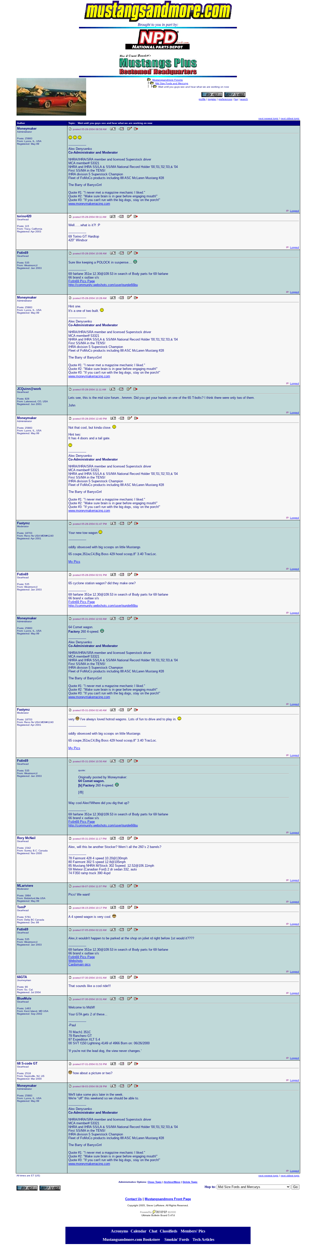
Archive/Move (172, 1182)
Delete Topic (190, 1182)
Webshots (75, 961)
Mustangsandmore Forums (167, 80)
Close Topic (155, 1182)
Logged (294, 210)
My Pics (74, 562)
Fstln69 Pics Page (81, 281)
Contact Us (133, 1199)
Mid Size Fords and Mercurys (171, 83)
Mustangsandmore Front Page (168, 1199)
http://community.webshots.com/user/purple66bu (103, 285)
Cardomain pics (79, 964)
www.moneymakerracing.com (89, 203)
